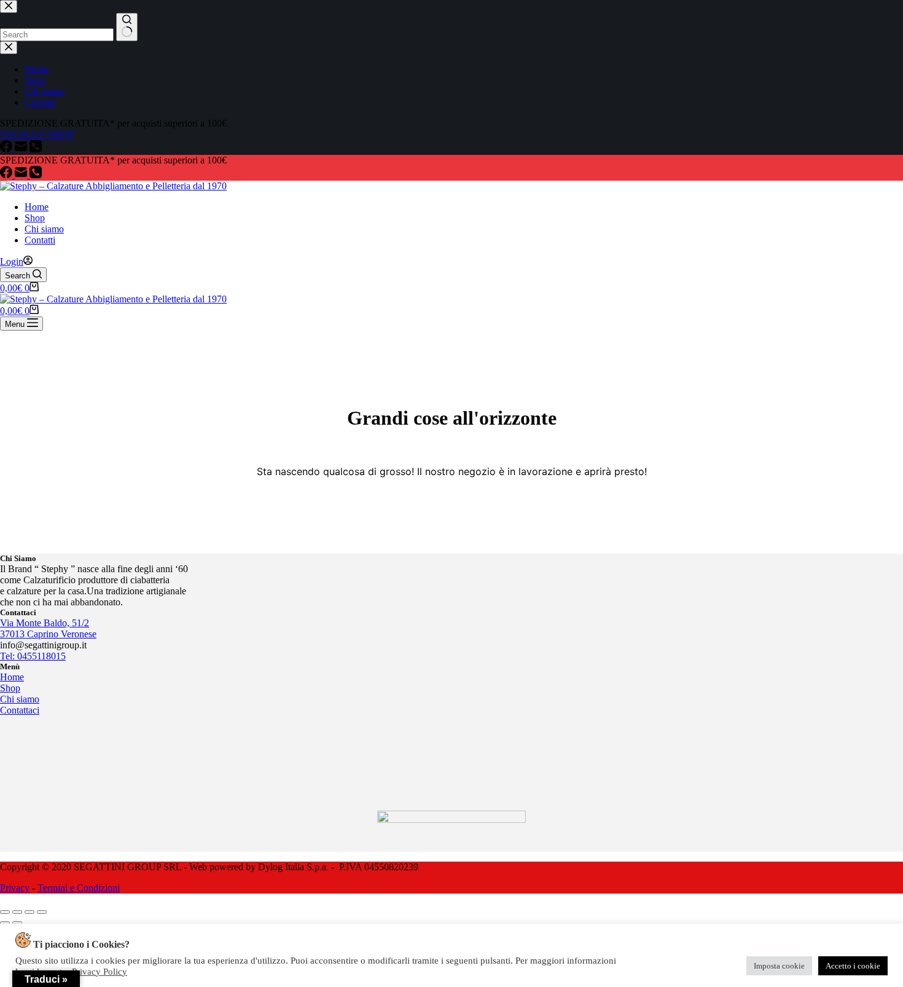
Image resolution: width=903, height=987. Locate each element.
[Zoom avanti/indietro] (5, 912)
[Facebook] (7, 175)
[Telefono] (35, 175)
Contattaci (19, 710)
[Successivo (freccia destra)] (17, 923)
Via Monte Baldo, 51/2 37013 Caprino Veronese (48, 628)
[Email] (22, 175)
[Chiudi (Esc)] (42, 912)
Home (37, 207)
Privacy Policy (99, 972)
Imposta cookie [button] (779, 965)
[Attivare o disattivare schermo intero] (17, 912)
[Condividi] (29, 912)
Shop (35, 218)
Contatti (40, 240)
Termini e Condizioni (78, 888)
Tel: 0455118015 (33, 656)
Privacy (14, 888)
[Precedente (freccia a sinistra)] (5, 923)
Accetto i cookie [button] (853, 965)
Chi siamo (44, 229)
